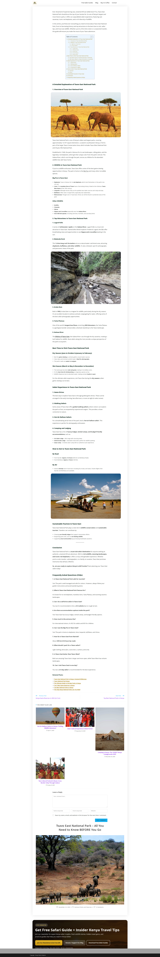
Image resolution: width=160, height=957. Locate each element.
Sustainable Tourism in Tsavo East (75, 74)
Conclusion (70, 75)
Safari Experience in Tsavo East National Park (78, 61)
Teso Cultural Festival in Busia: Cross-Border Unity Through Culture (50, 782)
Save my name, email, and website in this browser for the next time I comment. (80, 815)
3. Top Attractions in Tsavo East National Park (79, 47)
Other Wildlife (75, 45)
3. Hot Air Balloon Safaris (75, 65)
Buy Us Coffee (105, 3)
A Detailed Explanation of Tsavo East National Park (79, 39)
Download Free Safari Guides (98, 943)
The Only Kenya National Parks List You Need (67, 689)
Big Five (86, 171)
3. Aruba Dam (74, 51)
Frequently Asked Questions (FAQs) (76, 77)
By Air (71, 72)
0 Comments (100, 907)
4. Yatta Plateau (75, 52)
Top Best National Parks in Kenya (63, 687)
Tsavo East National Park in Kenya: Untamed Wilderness (70, 679)
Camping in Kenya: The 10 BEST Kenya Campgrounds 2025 (110, 753)
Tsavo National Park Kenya (62, 681)
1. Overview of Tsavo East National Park (78, 41)
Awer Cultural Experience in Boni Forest (80, 729)
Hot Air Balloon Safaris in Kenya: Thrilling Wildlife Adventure (50, 727)
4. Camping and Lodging (75, 67)
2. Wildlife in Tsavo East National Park (78, 42)
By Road (71, 70)
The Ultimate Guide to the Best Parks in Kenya (67, 683)
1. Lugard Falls (75, 48)
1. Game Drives (73, 62)
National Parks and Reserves (83, 907)
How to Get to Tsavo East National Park (77, 69)
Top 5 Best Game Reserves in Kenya (64, 685)
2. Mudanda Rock (75, 49)
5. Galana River (75, 54)
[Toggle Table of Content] (91, 36)
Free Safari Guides (87, 3)
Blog (96, 3)
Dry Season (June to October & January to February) (81, 57)
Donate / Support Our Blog (74, 943)
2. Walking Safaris (73, 64)
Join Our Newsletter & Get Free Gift (48, 943)
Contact (114, 3)
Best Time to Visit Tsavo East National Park (77, 56)
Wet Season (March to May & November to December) (81, 59)
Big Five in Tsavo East (76, 44)
